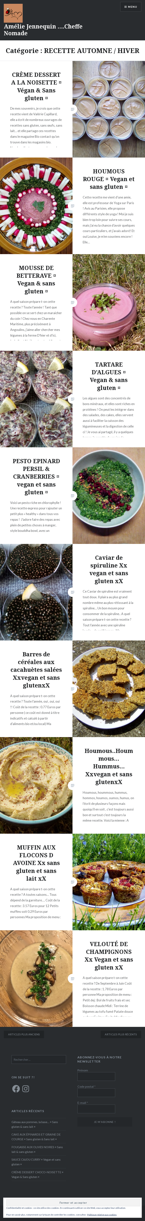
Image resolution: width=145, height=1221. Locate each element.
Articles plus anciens (24, 1034)
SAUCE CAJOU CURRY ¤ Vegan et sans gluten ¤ (36, 1162)
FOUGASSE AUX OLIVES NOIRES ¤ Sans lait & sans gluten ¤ (37, 1149)
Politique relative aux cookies (102, 1214)
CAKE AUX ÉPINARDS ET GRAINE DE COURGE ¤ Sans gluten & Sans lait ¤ (36, 1137)
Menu (132, 6)
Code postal (86, 1086)
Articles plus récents (121, 1034)
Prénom (82, 1070)
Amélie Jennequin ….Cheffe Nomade (43, 29)
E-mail (82, 1102)
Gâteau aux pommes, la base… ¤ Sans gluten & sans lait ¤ (35, 1124)
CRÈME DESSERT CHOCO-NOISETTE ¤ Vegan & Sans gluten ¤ (37, 1174)
